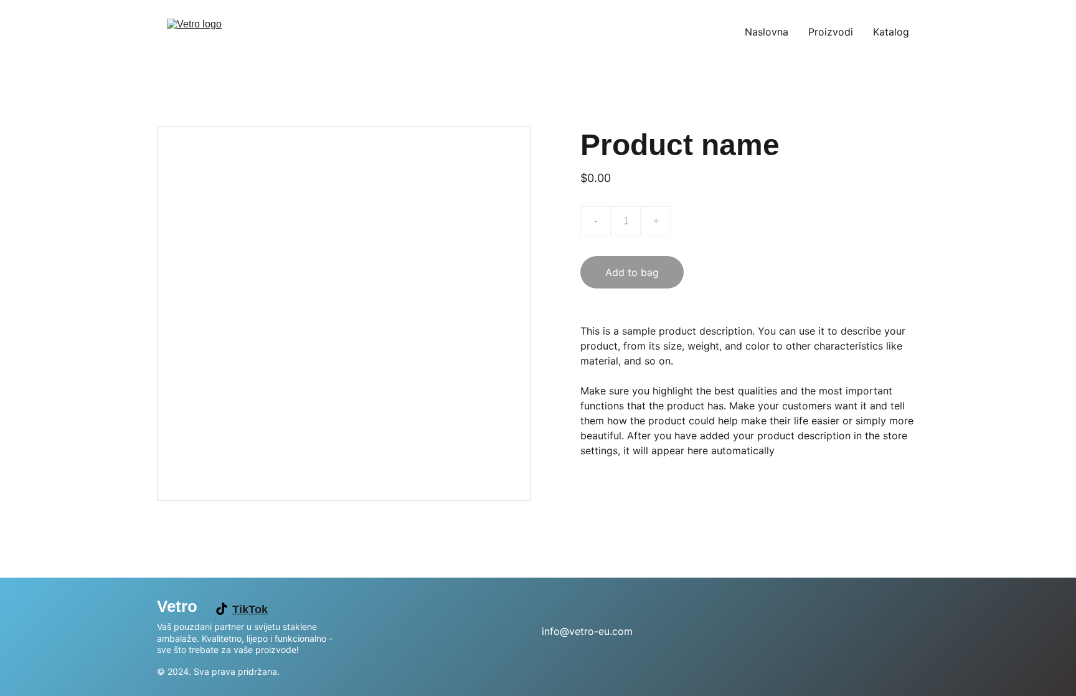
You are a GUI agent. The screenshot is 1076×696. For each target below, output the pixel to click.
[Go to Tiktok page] (221, 609)
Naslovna (766, 32)
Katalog (891, 32)
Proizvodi (830, 32)
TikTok (250, 609)
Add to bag (632, 272)
